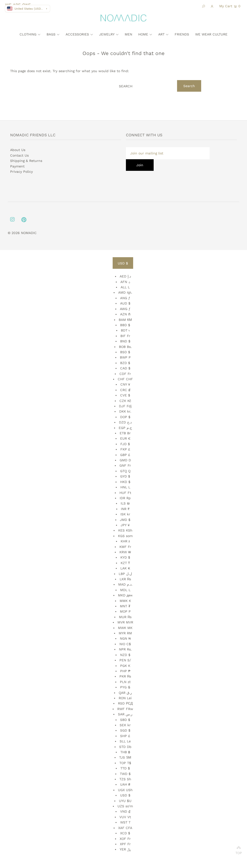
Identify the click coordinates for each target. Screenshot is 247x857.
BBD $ (125, 325)
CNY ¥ (125, 384)
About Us (17, 150)
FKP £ (125, 449)
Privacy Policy (21, 171)
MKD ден (125, 595)
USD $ (123, 263)
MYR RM (125, 633)
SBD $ (125, 720)
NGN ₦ (125, 638)
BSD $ (125, 352)
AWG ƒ (125, 309)
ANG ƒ (125, 298)
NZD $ (125, 655)
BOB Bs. (125, 347)
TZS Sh (125, 779)
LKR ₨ (125, 579)
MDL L (125, 590)
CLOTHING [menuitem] (28, 34)
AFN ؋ (125, 282)
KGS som (125, 536)
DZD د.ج (125, 422)
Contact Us (19, 155)
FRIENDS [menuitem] (182, 34)
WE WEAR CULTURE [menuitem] (211, 34)
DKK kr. (125, 411)
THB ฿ (125, 752)
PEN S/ (125, 660)
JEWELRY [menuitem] (107, 34)
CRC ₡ (125, 390)
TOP (238, 851)
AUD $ (125, 303)
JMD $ (125, 520)
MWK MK (125, 628)
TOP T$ (125, 763)
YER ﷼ (125, 849)
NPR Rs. (125, 649)
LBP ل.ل (125, 574)
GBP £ (125, 455)
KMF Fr (125, 547)
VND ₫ (125, 811)
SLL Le (125, 741)
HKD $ (125, 482)
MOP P (125, 611)
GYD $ (125, 476)
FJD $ (125, 444)
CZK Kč (125, 401)
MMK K (125, 601)
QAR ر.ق (125, 693)
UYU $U (125, 801)
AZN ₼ (125, 314)
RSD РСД (125, 703)
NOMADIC (29, 233)
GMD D (125, 460)
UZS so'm (125, 806)
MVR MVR (125, 622)
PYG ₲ (125, 687)
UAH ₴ (125, 784)
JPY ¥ (125, 525)
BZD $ (125, 363)
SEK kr (125, 725)
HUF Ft (125, 493)
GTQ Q (125, 471)
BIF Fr (125, 336)
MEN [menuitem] (128, 34)
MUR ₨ (125, 617)
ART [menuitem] (161, 34)
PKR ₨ (125, 676)
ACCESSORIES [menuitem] (77, 34)
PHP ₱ (125, 671)
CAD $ (125, 368)
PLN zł (125, 682)
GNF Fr (125, 465)
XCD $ (125, 833)
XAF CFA (125, 828)
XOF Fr (125, 839)
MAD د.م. (125, 584)
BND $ (125, 341)
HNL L (125, 487)
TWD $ (125, 774)
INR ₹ (125, 509)
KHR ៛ (125, 541)
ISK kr (125, 514)
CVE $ (125, 395)
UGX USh (125, 790)
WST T (125, 822)
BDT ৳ (125, 330)
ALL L (125, 287)
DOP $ (125, 417)
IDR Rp (125, 498)
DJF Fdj (125, 406)
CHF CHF (125, 379)
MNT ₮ (125, 606)
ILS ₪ (125, 503)
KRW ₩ (125, 552)
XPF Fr (125, 844)
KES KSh (125, 530)
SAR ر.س (125, 714)
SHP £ (125, 736)
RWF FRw (125, 709)
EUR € (125, 438)
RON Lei (125, 698)
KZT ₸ (125, 563)
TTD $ (125, 768)
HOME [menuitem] (143, 34)
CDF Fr (125, 374)
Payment (17, 166)
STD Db (125, 747)
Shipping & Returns (26, 161)
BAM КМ (125, 320)
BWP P (125, 357)
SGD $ (125, 730)
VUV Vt (125, 817)
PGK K (125, 666)
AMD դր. (125, 292)
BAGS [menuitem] (51, 34)
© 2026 (14, 233)
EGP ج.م (125, 428)
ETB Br (125, 433)
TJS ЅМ (125, 757)
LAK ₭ (125, 568)
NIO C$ (125, 644)
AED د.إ (125, 276)
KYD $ (125, 557)
